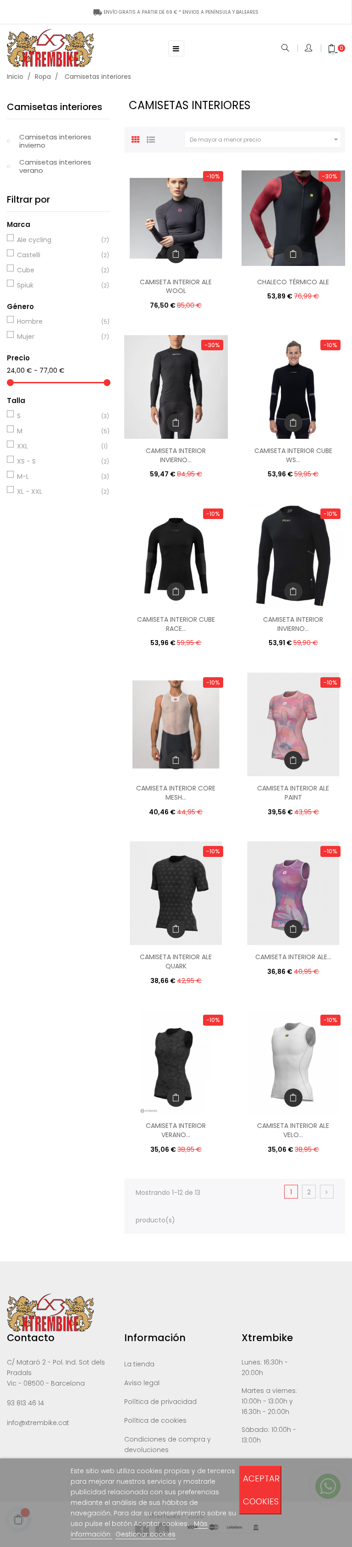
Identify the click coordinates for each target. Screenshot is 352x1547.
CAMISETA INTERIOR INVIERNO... (176, 455)
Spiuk (57, 285)
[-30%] (293, 217)
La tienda (139, 1364)
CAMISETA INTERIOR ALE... (293, 956)
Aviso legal (142, 1382)
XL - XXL (57, 491)
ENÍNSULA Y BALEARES (175, 12)
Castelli (57, 255)
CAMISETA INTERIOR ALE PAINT (293, 793)
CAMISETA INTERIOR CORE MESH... (175, 793)
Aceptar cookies (261, 1490)
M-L (57, 476)
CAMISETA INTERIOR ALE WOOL (176, 286)
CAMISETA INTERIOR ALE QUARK (176, 961)
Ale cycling (57, 239)
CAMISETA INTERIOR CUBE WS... (293, 455)
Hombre (57, 321)
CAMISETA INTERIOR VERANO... (176, 1130)
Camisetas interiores (54, 106)
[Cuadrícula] (136, 138)
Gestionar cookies (146, 1534)
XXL (57, 446)
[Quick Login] (309, 49)
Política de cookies (155, 1420)
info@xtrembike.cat (38, 1422)
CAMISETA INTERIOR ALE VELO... (293, 1130)
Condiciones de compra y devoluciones (167, 1444)
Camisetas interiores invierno (55, 141)
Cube (57, 270)
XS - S (57, 461)
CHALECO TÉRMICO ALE (293, 282)
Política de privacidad (160, 1401)
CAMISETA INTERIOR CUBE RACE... (176, 624)
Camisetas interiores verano (55, 166)
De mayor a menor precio (265, 139)
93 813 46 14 (25, 1403)
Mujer (57, 336)
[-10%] (176, 217)
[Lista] (151, 138)
